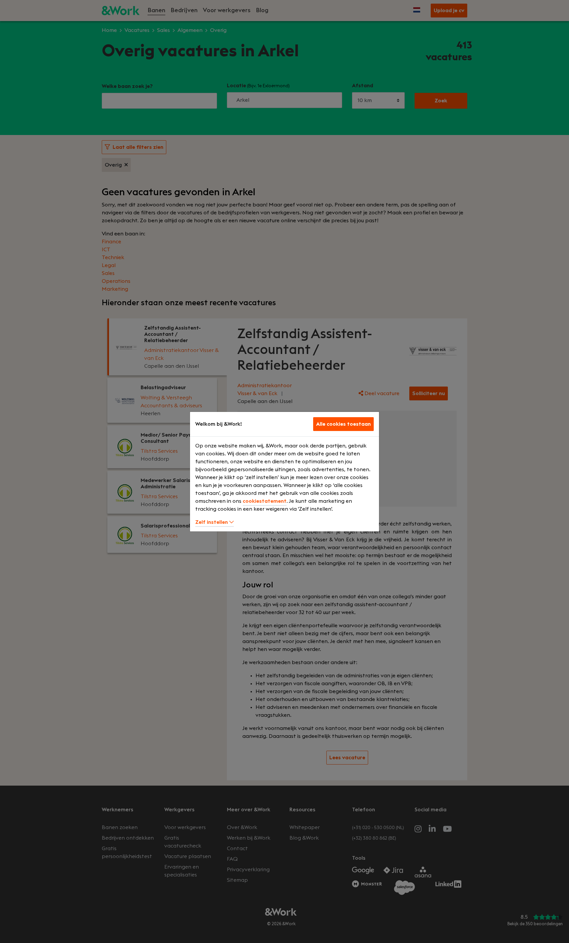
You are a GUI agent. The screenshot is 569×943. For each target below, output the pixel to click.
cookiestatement (264, 501)
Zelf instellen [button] (212, 522)
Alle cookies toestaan (343, 424)
